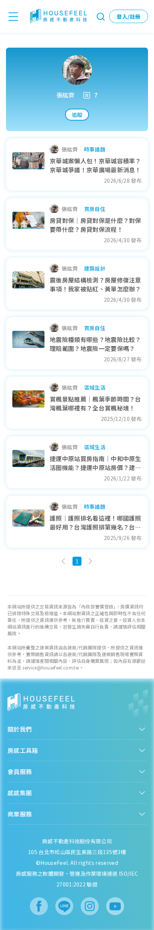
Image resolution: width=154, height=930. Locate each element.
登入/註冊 (128, 16)
